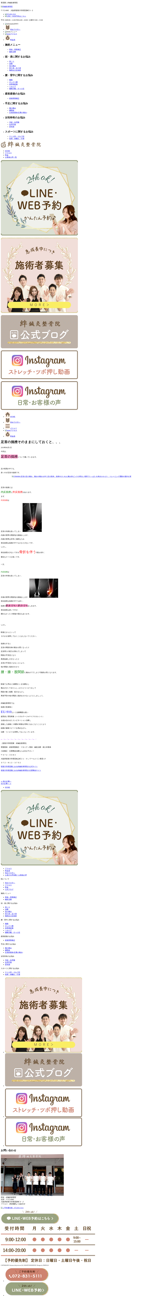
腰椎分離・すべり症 (16, 89)
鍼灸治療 (12, 52)
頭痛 (11, 64)
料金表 (12, 40)
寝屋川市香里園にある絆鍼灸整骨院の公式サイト (19, 766)
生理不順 (12, 124)
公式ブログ (9, 889)
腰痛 (11, 80)
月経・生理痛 (14, 122)
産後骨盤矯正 (14, 98)
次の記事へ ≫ (6, 783)
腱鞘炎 (11, 110)
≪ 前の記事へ (6, 781)
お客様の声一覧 (11, 157)
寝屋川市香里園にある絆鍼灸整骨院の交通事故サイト (21, 770)
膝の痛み (12, 108)
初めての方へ (15, 29)
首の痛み (12, 66)
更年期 (11, 127)
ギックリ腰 (13, 82)
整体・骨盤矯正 (15, 49)
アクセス (13, 34)
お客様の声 (16, 875)
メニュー (13, 428)
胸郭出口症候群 (15, 70)
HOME (7, 151)
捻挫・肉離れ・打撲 (16, 138)
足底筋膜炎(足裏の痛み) (18, 112)
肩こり (11, 61)
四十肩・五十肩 (15, 68)
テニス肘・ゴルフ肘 (16, 136)
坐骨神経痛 (13, 84)
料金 (6, 155)
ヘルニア (12, 86)
